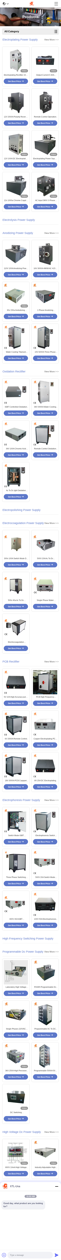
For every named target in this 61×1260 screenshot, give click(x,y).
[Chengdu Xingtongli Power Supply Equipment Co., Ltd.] (31, 3)
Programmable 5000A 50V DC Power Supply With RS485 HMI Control (45, 1071)
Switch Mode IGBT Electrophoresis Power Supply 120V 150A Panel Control (16, 835)
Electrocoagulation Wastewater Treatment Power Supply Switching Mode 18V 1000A (16, 642)
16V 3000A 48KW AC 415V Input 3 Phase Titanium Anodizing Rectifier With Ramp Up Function (45, 268)
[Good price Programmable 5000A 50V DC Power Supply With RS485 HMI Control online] (45, 1056)
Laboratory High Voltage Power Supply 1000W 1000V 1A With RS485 (16, 987)
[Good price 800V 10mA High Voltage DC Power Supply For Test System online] (16, 1152)
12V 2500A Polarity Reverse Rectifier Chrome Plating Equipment (16, 117)
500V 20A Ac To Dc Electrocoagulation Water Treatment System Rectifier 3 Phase (45, 558)
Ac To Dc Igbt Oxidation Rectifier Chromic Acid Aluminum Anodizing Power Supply (16, 490)
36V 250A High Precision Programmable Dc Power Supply (16, 1071)
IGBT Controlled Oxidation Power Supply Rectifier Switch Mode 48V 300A (16, 407)
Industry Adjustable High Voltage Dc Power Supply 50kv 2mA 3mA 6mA (45, 1167)
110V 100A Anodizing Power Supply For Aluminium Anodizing (16, 268)
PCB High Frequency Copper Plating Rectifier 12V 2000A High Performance (45, 697)
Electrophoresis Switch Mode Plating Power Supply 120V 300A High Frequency (45, 835)
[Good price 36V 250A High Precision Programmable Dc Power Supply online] (16, 1056)
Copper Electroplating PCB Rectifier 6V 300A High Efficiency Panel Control (45, 739)
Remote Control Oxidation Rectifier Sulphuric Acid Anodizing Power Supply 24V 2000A (45, 449)
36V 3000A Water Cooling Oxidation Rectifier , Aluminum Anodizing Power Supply (45, 407)
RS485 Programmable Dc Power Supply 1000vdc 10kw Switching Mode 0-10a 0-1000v (45, 987)
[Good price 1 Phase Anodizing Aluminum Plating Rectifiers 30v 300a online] (45, 295)
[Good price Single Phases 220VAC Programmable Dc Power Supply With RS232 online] (16, 1014)
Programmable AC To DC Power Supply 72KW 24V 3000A (45, 1029)
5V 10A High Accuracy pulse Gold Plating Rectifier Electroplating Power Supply (16, 697)
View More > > (51, 39)
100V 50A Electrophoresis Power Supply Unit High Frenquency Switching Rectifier (45, 919)
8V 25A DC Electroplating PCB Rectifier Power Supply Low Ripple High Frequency (45, 780)
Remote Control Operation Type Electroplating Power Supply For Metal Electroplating (45, 117)
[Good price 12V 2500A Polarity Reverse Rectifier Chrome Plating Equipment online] (16, 102)
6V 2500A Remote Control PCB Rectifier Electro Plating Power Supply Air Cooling (16, 739)
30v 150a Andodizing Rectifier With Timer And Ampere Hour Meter (16, 310)
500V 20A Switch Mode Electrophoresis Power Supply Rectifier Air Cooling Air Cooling (45, 877)
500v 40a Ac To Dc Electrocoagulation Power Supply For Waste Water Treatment (16, 600)
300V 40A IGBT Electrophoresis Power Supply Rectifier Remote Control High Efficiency (16, 919)
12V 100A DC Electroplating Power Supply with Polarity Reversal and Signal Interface (16, 159)
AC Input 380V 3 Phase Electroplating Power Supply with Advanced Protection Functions (45, 200)
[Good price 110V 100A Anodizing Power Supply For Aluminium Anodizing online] (16, 254)
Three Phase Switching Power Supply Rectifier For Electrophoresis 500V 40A (16, 877)
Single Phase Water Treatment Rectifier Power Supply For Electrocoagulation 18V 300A (45, 600)
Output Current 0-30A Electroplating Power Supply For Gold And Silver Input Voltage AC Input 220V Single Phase (45, 75)
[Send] (56, 1255)
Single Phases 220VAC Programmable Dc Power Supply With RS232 (16, 1029)
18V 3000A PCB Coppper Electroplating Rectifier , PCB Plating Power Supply (16, 780)
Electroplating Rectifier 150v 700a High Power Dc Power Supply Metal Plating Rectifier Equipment (16, 75)
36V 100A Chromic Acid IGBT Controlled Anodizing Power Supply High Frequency (16, 449)
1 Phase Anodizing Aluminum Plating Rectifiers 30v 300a (45, 310)
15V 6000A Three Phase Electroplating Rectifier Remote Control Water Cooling (45, 352)
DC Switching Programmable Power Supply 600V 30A (16, 1112)
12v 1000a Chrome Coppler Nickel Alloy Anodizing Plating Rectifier (16, 200)
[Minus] (56, 1186)
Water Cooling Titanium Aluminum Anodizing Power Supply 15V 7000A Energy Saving (16, 352)
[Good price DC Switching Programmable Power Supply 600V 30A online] (16, 1098)
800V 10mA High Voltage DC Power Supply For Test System (16, 1167)
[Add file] (4, 1255)
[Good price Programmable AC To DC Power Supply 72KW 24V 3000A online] (45, 1014)
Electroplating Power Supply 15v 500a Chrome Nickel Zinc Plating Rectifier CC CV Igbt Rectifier (45, 159)
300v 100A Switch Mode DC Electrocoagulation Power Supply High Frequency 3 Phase (16, 558)
